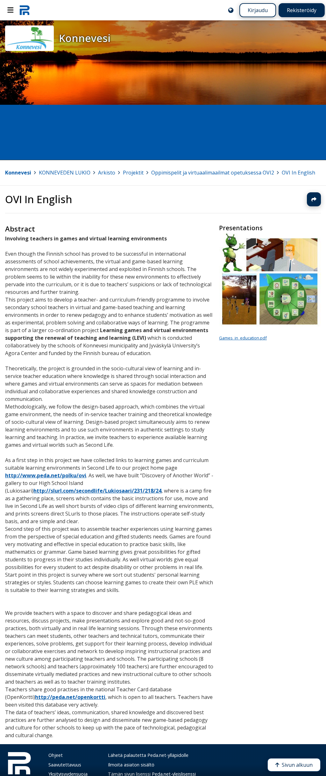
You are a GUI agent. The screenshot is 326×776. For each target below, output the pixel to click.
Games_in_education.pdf (243, 338)
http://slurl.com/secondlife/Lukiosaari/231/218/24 (97, 490)
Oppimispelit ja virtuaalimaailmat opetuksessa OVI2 (212, 172)
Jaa (314, 199)
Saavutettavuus (64, 765)
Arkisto (106, 172)
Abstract (20, 229)
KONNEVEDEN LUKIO (64, 172)
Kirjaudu (258, 10)
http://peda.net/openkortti (70, 697)
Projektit (133, 172)
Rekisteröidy (301, 10)
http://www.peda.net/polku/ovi (45, 475)
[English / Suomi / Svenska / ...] (231, 10)
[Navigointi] (10, 10)
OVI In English (298, 172)
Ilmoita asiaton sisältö (131, 765)
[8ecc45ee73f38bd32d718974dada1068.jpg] (270, 326)
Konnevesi (18, 172)
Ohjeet (55, 755)
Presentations (241, 228)
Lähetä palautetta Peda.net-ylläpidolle (148, 755)
